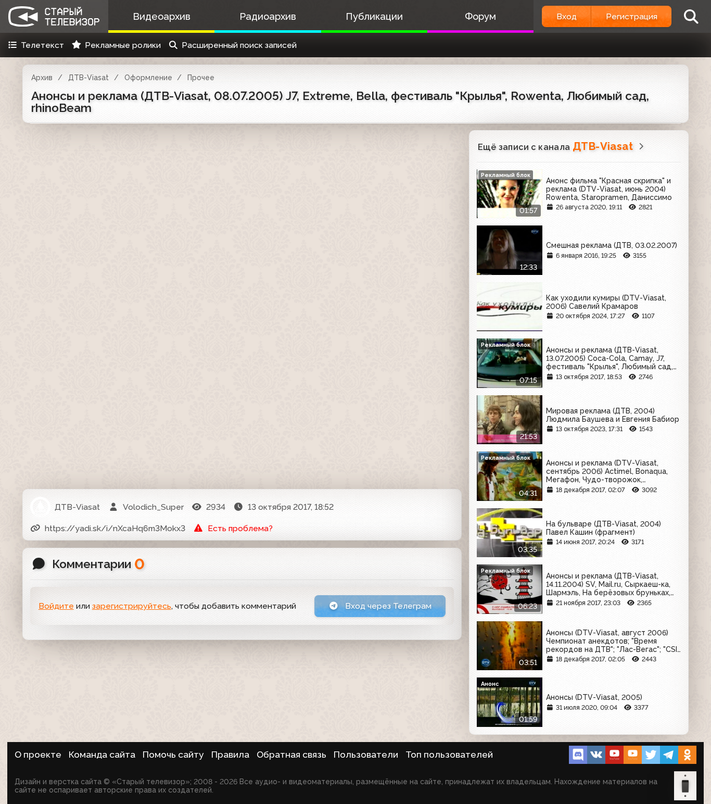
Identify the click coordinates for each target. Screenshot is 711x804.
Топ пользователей (449, 754)
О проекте (38, 754)
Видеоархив (162, 16)
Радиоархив (267, 16)
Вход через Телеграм (387, 606)
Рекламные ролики (123, 45)
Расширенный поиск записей (239, 45)
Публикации (374, 16)
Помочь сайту (173, 754)
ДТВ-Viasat (88, 77)
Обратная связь (291, 754)
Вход (566, 16)
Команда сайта (102, 754)
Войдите (56, 606)
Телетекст (42, 45)
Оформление (148, 77)
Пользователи (366, 754)
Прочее (200, 77)
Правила (230, 754)
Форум (480, 16)
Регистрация (631, 16)
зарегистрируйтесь (131, 606)
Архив (42, 77)
